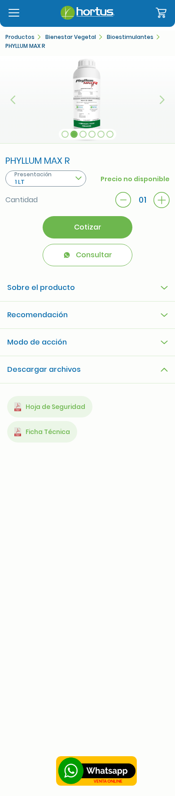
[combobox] (45, 178)
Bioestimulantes (130, 37)
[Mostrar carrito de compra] (161, 13)
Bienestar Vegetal (70, 37)
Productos (20, 37)
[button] (13, 99)
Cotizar (87, 227)
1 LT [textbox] (20, 182)
